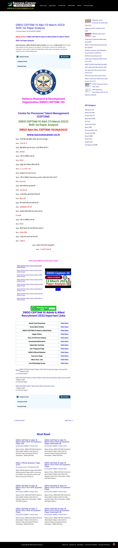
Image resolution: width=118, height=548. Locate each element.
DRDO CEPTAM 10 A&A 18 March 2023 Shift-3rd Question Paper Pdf (28, 442)
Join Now (66, 56)
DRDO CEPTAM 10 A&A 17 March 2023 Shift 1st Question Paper (35, 386)
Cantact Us (72, 544)
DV (86, 121)
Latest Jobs (42, 5)
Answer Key (88, 115)
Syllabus (87, 142)
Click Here (65, 349)
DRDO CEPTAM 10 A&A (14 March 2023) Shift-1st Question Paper (57, 487)
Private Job (61, 5)
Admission (88, 110)
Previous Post (19, 420)
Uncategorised (89, 145)
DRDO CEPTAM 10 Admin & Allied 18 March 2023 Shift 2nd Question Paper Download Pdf (43, 378)
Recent (87, 136)
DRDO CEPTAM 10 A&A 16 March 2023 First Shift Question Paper (29, 487)
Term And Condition (91, 544)
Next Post (69, 420)
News (86, 127)
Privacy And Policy (104, 544)
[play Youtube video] (58, 289)
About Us (65, 544)
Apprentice (52, 5)
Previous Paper (88, 5)
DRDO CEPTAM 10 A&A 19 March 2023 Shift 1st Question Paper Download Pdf (57, 510)
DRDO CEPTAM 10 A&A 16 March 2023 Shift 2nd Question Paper (57, 464)
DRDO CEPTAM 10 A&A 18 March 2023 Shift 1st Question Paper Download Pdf (43, 369)
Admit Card (71, 5)
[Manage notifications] (114, 544)
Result (79, 5)
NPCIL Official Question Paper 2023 (28, 464)
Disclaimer (80, 544)
